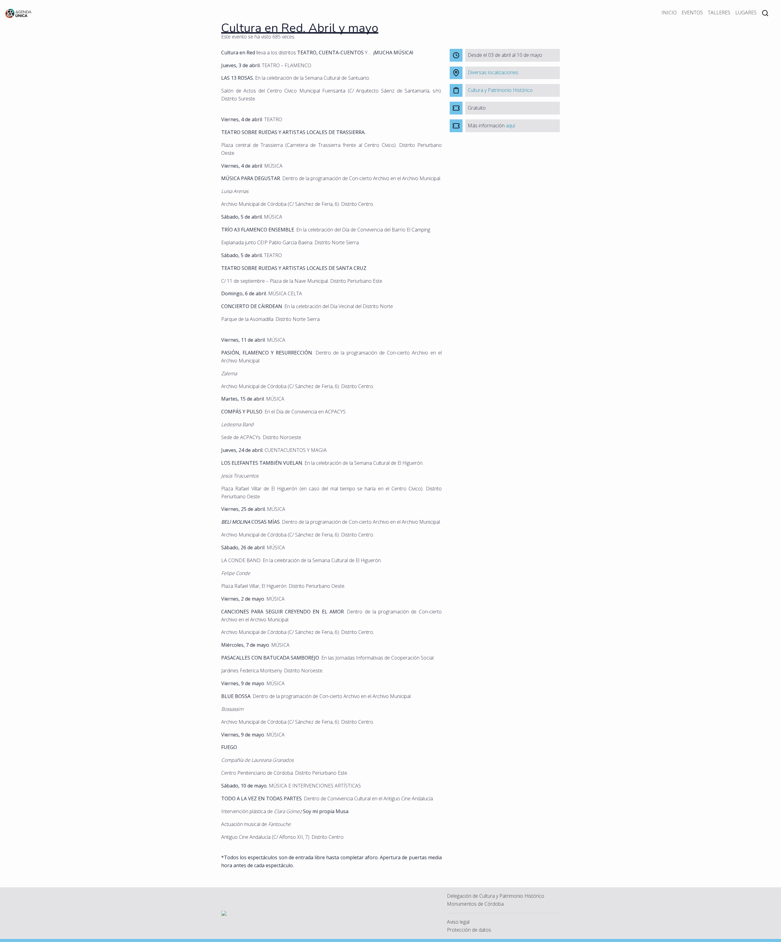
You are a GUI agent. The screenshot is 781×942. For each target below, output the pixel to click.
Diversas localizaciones (493, 72)
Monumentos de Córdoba (475, 903)
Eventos (692, 12)
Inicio (669, 12)
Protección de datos (469, 929)
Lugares (746, 12)
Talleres (719, 12)
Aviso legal (458, 921)
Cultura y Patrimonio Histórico (500, 90)
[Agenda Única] (18, 13)
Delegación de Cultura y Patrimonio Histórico (495, 896)
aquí (510, 125)
